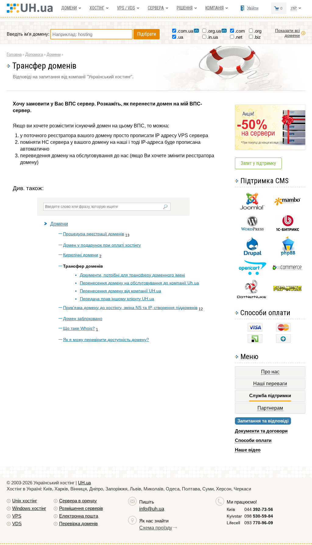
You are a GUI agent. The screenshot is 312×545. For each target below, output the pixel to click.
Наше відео (248, 449)
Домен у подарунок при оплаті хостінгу (102, 245)
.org (257, 31)
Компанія (214, 7)
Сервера (156, 7)
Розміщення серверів (81, 508)
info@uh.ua (151, 508)
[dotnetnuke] (252, 297)
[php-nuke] (287, 289)
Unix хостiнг (24, 500)
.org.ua (214, 31)
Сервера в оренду (78, 500)
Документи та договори (261, 430)
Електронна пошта (78, 515)
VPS (16, 515)
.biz (257, 37)
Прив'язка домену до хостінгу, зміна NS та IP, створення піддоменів (130, 307)
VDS (17, 523)
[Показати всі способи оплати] (283, 341)
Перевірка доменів (78, 523)
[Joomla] (252, 209)
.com (240, 31)
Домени (69, 7)
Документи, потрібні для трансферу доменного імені (132, 274)
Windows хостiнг (29, 508)
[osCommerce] (287, 269)
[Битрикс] (287, 230)
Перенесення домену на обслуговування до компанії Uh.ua (139, 282)
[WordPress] (252, 229)
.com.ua (185, 31)
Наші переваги (270, 383)
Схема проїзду (155, 527)
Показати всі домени (287, 33)
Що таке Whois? (79, 328)
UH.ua (84, 482)
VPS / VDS (126, 7)
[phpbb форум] (287, 255)
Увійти (252, 8)
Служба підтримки (270, 395)
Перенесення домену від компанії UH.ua (120, 290)
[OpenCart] (252, 273)
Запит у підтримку (258, 163)
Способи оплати (253, 440)
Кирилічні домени (80, 254)
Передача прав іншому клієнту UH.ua (117, 298)
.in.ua (212, 37)
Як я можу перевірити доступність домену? (106, 339)
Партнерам (270, 408)
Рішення (185, 7)
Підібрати (146, 34)
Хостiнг (97, 7)
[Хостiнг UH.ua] (32, 11)
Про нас (270, 371)
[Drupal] (252, 255)
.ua (180, 37)
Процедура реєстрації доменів (93, 233)
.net (238, 37)
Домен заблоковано (82, 318)
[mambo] (287, 204)
